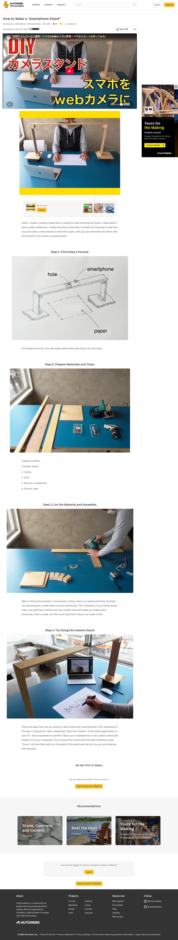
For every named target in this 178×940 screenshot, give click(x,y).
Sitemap (116, 912)
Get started (117, 905)
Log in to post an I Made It (89, 786)
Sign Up (169, 4)
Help (114, 909)
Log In (157, 4)
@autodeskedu (155, 906)
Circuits (71, 901)
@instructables (155, 901)
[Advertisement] (160, 121)
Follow (42, 210)
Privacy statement (65, 934)
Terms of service (47, 934)
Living (87, 905)
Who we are (117, 916)
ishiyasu (9, 24)
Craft (70, 912)
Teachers (61, 4)
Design (71, 909)
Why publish (118, 901)
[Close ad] (176, 87)
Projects (36, 4)
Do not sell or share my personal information (113, 934)
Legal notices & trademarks (147, 934)
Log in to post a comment (89, 883)
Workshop (20, 24)
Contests (48, 4)
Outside (88, 909)
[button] (134, 29)
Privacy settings (83, 934)
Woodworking (34, 24)
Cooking (88, 901)
